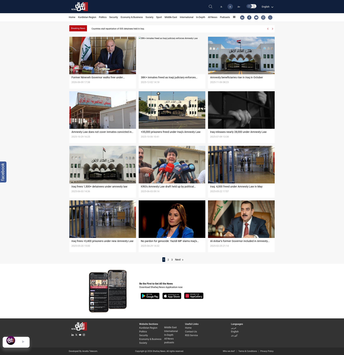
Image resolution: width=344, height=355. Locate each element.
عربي (233, 327)
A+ (239, 7)
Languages (237, 324)
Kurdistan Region (87, 17)
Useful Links (191, 324)
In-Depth (200, 17)
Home (72, 17)
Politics (103, 17)
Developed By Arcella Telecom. (83, 351)
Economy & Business (132, 17)
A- (221, 7)
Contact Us (191, 331)
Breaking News (78, 28)
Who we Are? (229, 351)
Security (113, 17)
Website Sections (148, 324)
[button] (268, 28)
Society (149, 17)
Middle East (171, 17)
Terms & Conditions (247, 351)
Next (178, 259)
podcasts (225, 17)
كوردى (234, 335)
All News (212, 17)
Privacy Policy (267, 351)
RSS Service (191, 335)
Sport (159, 17)
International (186, 17)
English (235, 331)
